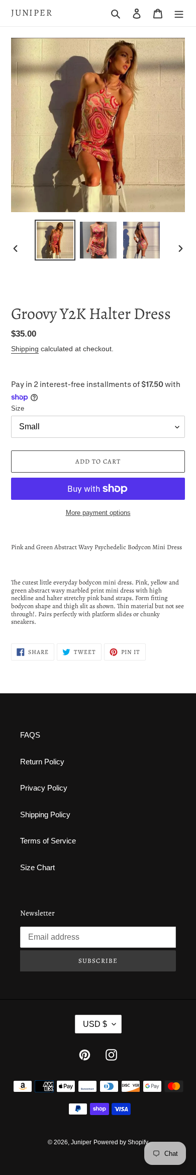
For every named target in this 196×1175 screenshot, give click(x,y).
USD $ (95, 1024)
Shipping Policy (45, 814)
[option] (55, 240)
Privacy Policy (43, 788)
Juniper (32, 13)
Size (17, 408)
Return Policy (42, 761)
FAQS (30, 735)
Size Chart (37, 867)
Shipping (25, 349)
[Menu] (178, 13)
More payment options (98, 512)
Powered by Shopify (120, 1142)
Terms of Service (48, 840)
